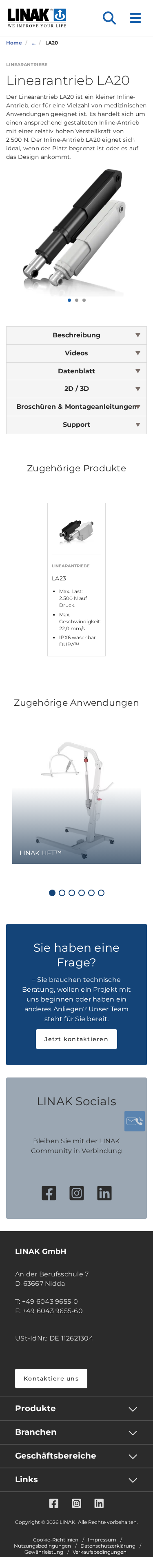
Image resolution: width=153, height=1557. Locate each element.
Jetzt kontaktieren (76, 1039)
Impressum (102, 1540)
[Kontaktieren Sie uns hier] (134, 1121)
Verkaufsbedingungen (99, 1552)
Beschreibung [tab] (76, 335)
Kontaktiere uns (51, 1378)
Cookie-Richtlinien (55, 1540)
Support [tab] (76, 424)
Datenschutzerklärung (107, 1546)
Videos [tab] (76, 353)
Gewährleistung (43, 1552)
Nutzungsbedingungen (42, 1546)
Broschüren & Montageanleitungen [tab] (76, 406)
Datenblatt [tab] (76, 371)
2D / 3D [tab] (76, 389)
